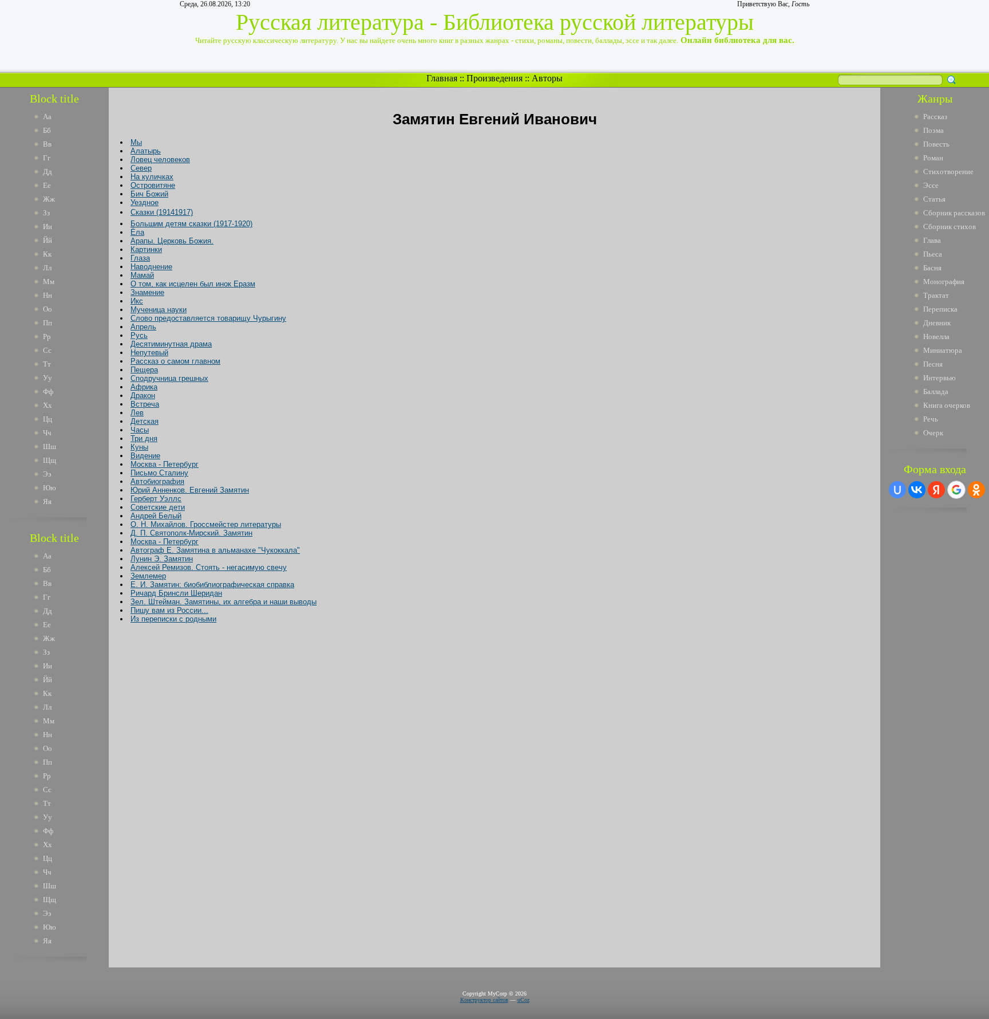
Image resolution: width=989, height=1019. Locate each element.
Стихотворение (948, 171)
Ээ (47, 474)
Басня (932, 267)
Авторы (547, 78)
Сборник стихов (949, 226)
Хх (47, 405)
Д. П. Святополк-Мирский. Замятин (191, 533)
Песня (933, 364)
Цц (47, 419)
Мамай (142, 275)
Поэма (933, 130)
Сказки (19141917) (161, 212)
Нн (47, 295)
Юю (49, 487)
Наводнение (151, 266)
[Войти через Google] (956, 490)
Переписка (940, 309)
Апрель (143, 326)
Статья (934, 199)
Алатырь (145, 151)
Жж (49, 199)
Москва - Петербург (164, 464)
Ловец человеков (160, 159)
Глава (932, 240)
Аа (47, 116)
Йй (47, 240)
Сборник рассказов (954, 212)
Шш (49, 446)
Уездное (144, 202)
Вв (47, 144)
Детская (144, 421)
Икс (136, 301)
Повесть (936, 144)
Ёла (137, 232)
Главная (441, 78)
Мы (136, 142)
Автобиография (157, 481)
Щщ (49, 460)
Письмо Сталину (159, 473)
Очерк (933, 432)
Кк (47, 254)
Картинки (146, 249)
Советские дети (157, 507)
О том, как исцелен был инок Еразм (192, 284)
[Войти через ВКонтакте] (916, 489)
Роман (933, 158)
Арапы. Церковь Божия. (171, 241)
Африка (143, 387)
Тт (47, 364)
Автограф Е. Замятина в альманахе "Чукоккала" (215, 550)
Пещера (144, 369)
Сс (47, 350)
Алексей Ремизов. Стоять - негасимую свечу (208, 567)
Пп (47, 322)
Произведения (494, 78)
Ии (47, 226)
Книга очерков (946, 405)
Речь (930, 419)
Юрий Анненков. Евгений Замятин (189, 490)
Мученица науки (158, 309)
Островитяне (152, 185)
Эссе (931, 185)
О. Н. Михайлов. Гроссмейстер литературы (205, 524)
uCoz (523, 1000)
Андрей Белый (155, 516)
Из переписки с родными (173, 619)
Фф (48, 391)
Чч (47, 432)
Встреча (144, 404)
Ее (47, 185)
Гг (46, 158)
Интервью (939, 377)
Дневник (937, 322)
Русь (139, 335)
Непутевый (149, 352)
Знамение (147, 292)
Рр (47, 336)
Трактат (936, 295)
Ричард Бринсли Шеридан (176, 593)
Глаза (140, 258)
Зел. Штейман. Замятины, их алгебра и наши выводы (223, 601)
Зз (46, 212)
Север (141, 168)
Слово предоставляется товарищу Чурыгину (208, 318)
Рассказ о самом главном (175, 361)
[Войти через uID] (897, 489)
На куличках (151, 176)
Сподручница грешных (169, 378)
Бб (47, 130)
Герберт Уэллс (155, 498)
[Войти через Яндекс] (936, 489)
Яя (47, 501)
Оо (47, 309)
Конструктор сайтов (484, 1000)
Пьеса (932, 254)
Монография (943, 281)
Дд (47, 171)
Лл (47, 267)
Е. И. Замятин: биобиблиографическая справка (212, 584)
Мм (48, 281)
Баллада (935, 391)
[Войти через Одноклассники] (976, 489)
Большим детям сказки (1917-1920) (191, 223)
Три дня (143, 438)
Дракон (142, 395)
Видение (145, 455)
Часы (139, 430)
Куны (139, 447)
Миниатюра (942, 350)
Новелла (936, 336)
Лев (137, 412)
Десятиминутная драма (171, 344)
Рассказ (935, 116)
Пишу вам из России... (169, 610)
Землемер (148, 576)
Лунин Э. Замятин (161, 558)
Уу (47, 377)
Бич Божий (149, 194)
